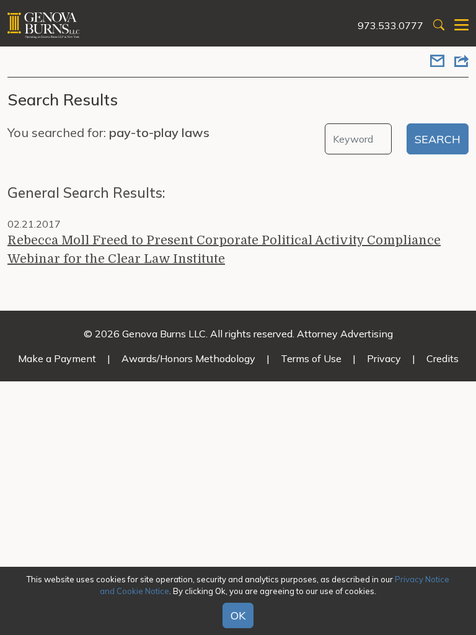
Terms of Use (311, 358)
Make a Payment (57, 358)
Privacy (384, 358)
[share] (461, 62)
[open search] (438, 25)
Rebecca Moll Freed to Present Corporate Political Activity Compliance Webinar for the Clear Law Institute (224, 249)
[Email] (437, 62)
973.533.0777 (390, 25)
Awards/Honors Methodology (188, 358)
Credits (442, 358)
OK (238, 615)
